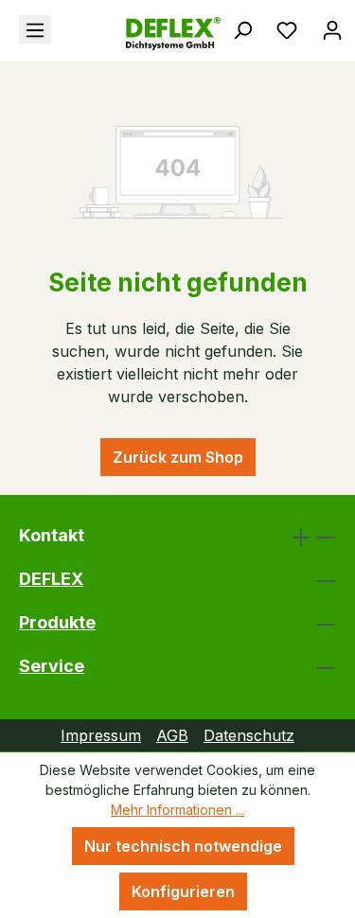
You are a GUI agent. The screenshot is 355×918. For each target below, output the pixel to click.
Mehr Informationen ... (177, 810)
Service (51, 666)
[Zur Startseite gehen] (119, 33)
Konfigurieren (183, 891)
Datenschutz (249, 735)
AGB (172, 735)
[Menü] (35, 29)
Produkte (57, 622)
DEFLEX (51, 579)
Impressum (101, 735)
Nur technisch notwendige (183, 846)
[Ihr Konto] (332, 29)
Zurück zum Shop (178, 457)
